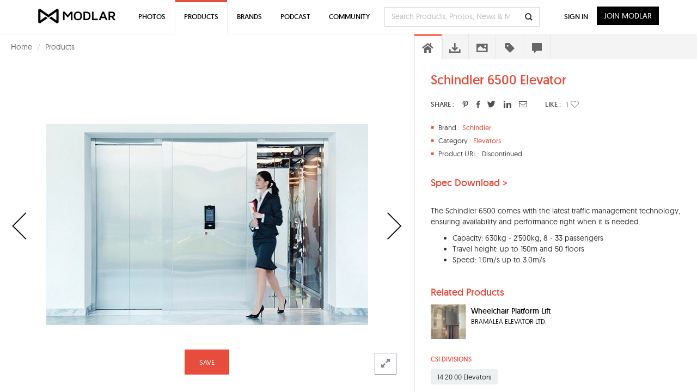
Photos (152, 16)
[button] (575, 104)
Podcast (295, 16)
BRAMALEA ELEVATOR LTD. (509, 321)
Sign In (576, 16)
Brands (249, 16)
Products (60, 47)
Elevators (487, 140)
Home (21, 47)
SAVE (207, 362)
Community (349, 16)
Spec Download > (469, 182)
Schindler (476, 127)
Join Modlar (628, 16)
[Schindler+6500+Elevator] (465, 104)
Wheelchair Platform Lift (511, 311)
